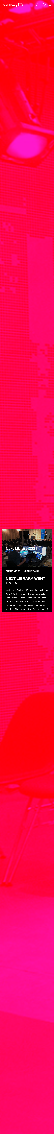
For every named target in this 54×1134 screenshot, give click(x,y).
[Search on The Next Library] (37, 4)
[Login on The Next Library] (44, 4)
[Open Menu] (50, 4)
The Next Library (13, 571)
